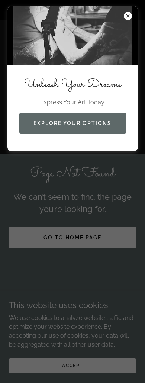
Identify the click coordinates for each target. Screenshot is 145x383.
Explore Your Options (72, 123)
